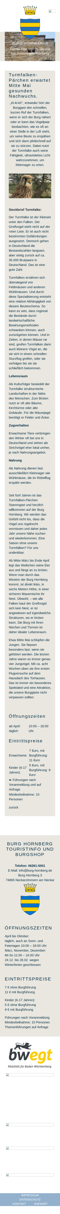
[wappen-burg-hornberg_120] (30, 885)
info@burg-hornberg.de (35, 870)
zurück (13, 807)
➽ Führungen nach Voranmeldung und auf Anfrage (25, 784)
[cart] (52, 11)
